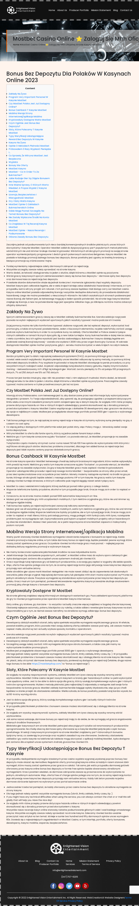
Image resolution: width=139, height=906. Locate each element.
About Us (62, 10)
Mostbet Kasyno (17, 168)
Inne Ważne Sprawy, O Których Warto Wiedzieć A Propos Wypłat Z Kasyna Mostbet (29, 188)
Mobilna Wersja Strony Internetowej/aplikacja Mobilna (25, 115)
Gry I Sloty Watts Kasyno (22, 201)
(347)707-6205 (69, 876)
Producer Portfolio (79, 10)
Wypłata (13, 162)
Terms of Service (91, 864)
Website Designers (115, 897)
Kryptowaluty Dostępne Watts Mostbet (30, 119)
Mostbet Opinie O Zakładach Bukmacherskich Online (24, 206)
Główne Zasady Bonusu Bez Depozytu (28, 236)
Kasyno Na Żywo (17, 142)
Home (52, 10)
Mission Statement (101, 10)
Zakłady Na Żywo (17, 93)
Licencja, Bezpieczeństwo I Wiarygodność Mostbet (23, 196)
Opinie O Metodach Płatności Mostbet (29, 145)
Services (70, 864)
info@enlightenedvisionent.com (69, 870)
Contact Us (126, 10)
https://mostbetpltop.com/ (47, 663)
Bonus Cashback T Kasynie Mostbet (28, 110)
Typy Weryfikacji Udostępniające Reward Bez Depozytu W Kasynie (26, 138)
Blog (115, 10)
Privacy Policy (113, 861)
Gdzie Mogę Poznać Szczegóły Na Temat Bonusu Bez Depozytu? (26, 212)
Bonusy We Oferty (18, 165)
